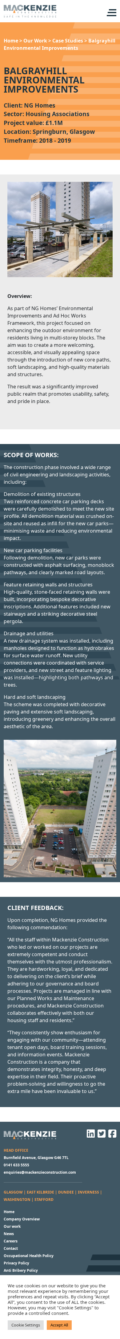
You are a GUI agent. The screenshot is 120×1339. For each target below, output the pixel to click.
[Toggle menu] (111, 12)
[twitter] (101, 1135)
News (9, 1233)
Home (9, 1211)
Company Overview (22, 1219)
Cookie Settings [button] (25, 1325)
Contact (11, 1248)
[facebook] (111, 1135)
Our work (12, 1226)
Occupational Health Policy (29, 1255)
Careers (11, 1241)
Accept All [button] (59, 1325)
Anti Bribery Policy (21, 1270)
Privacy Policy (16, 1263)
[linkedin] (90, 1135)
